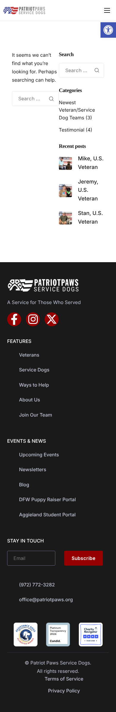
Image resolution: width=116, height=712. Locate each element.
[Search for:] (35, 99)
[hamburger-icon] (107, 10)
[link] (108, 30)
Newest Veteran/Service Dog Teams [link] (77, 110)
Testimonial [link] (71, 130)
